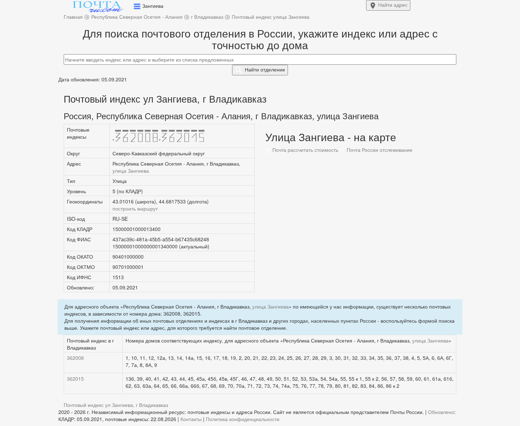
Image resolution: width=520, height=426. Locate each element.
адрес (393, 4)
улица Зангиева (130, 170)
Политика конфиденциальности (242, 418)
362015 (75, 378)
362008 (75, 357)
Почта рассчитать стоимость (304, 149)
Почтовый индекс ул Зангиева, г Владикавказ (116, 404)
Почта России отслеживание (378, 149)
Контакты (191, 418)
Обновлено (441, 411)
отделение (265, 69)
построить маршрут (135, 208)
